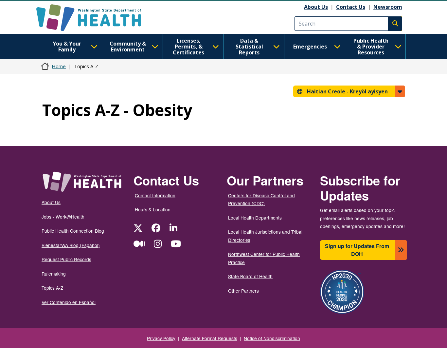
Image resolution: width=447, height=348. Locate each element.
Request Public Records (66, 259)
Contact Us (350, 6)
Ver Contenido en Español (69, 302)
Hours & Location (152, 209)
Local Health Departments (255, 217)
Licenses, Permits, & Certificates (188, 46)
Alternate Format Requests (209, 338)
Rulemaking (54, 273)
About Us (316, 6)
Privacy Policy (161, 338)
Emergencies (310, 46)
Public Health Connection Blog (73, 230)
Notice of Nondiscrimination (272, 338)
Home (59, 66)
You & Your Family (67, 46)
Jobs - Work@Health (63, 216)
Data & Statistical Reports (249, 46)
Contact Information (155, 195)
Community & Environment (128, 46)
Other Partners (243, 290)
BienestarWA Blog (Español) (71, 245)
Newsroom (387, 6)
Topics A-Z (52, 287)
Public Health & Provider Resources (370, 46)
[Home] (94, 17)
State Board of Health (250, 276)
